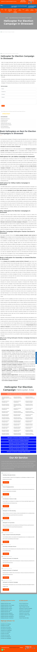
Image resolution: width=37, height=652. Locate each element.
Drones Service (22, 616)
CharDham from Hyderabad (6, 630)
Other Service (19, 10)
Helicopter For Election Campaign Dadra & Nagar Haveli (17, 405)
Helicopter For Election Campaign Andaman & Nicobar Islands (6, 398)
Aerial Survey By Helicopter (24, 611)
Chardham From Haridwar (6, 624)
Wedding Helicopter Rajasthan (7, 613)
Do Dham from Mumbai (5, 635)
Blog (23, 9)
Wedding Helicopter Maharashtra (7, 616)
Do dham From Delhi (5, 633)
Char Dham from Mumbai (6, 627)
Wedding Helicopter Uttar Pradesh (7, 605)
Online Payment (27, 10)
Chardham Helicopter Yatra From (6, 123)
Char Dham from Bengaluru (6, 628)
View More (6, 482)
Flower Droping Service (23, 603)
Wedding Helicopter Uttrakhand (7, 617)
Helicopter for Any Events (8, 522)
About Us (6, 10)
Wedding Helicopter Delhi (6, 603)
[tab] (18, 394)
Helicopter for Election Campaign (10, 582)
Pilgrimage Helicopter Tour (10, 10)
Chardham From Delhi (5, 625)
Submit (3, 105)
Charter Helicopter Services (14, 647)
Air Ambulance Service (4, 120)
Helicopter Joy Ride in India (24, 614)
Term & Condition (32, 10)
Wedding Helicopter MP (5, 611)
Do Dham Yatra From (4, 121)
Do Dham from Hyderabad (6, 638)
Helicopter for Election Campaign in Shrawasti (20, 17)
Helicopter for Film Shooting (9, 510)
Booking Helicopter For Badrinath (10, 570)
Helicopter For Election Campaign (15, 11)
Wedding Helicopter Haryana (6, 608)
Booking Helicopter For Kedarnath (10, 558)
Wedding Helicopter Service (5, 118)
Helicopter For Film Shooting (5, 127)
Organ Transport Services (24, 606)
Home (2, 9)
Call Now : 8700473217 (23, 1)
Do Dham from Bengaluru (6, 636)
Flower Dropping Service (4, 126)
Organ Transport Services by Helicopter (11, 534)
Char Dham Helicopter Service (9, 546)
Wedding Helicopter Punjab (6, 606)
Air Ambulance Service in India (9, 498)
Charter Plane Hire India (24, 617)
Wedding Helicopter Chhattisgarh (7, 614)
